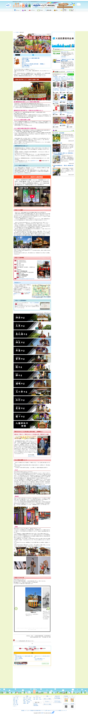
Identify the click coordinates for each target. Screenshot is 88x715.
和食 (34, 697)
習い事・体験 (15, 704)
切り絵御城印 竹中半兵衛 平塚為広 (56, 90)
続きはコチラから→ (32, 456)
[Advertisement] (44, 21)
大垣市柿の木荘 (57, 79)
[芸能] (20, 489)
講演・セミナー (16, 699)
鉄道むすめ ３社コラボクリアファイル (70, 113)
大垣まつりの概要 (25, 59)
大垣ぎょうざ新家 (61, 76)
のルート (24, 62)
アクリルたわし (63, 124)
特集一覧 (17, 32)
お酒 (34, 699)
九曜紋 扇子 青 (62, 101)
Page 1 (15, 654)
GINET (42, 712)
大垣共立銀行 (63, 56)
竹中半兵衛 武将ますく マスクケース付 (70, 90)
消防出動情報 (35, 705)
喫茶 (37, 699)
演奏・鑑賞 (15, 701)
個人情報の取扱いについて (40, 710)
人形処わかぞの (57, 77)
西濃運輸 (62, 68)
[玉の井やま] (20, 515)
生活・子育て (15, 703)
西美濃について (24, 710)
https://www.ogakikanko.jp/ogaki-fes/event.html (25, 278)
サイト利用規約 (31, 710)
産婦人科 (25, 699)
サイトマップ (64, 710)
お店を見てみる (70, 71)
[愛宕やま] (32, 515)
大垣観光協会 (55, 76)
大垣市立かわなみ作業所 (65, 79)
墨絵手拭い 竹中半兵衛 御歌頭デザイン (63, 90)
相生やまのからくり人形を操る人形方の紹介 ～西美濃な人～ (33, 63)
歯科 (27, 703)
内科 (24, 697)
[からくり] (32, 489)
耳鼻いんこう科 (29, 700)
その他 (40, 699)
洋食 (37, 697)
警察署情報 (35, 704)
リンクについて (54, 710)
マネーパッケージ (64, 51)
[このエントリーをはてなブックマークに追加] (33, 54)
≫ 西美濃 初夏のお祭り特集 (20, 664)
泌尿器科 (28, 701)
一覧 (72, 49)
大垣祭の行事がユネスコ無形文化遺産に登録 (30, 58)
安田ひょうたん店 (64, 77)
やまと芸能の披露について (27, 65)
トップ (15, 32)
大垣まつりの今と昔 (25, 66)
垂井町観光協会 (59, 80)
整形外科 (29, 699)
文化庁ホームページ (35, 160)
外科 (27, 697)
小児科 (30, 697)
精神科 (24, 703)
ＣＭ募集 (59, 710)
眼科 (24, 700)
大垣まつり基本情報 (25, 61)
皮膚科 (24, 701)
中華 (39, 697)
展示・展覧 (15, 700)
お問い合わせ (47, 710)
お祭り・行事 (15, 697)
